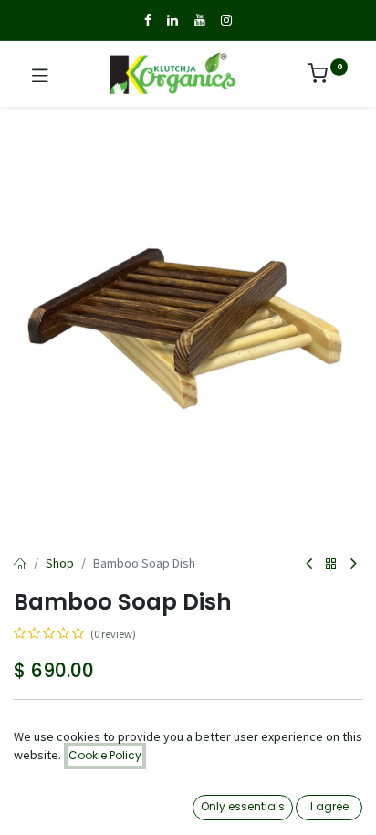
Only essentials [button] (243, 806)
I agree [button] (329, 806)
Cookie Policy (104, 755)
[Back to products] (331, 564)
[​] (148, 20)
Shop (60, 563)
